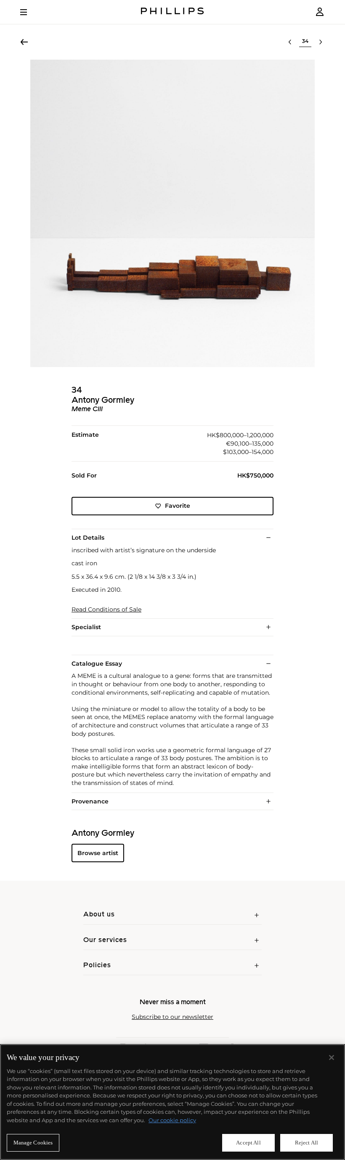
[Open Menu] (29, 12)
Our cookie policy (172, 1120)
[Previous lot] (290, 42)
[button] (172, 213)
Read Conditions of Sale (106, 609)
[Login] (320, 12)
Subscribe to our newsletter (172, 1017)
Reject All (306, 1142)
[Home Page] (172, 12)
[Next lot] (320, 42)
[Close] (331, 1057)
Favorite (177, 505)
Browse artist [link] (97, 853)
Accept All (248, 1142)
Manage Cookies (33, 1142)
